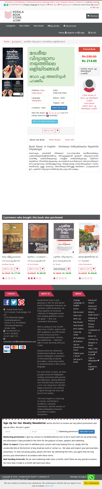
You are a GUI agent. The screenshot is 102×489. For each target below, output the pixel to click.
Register (96, 5)
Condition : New (38, 108)
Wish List (52, 5)
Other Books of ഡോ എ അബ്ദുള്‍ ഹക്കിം (89, 98)
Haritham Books (8, 265)
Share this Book (59, 108)
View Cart (77, 316)
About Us (92, 336)
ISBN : (60, 91)
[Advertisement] (51, 190)
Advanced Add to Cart (50, 2)
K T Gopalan (83, 261)
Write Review (54, 140)
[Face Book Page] (6, 305)
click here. (47, 452)
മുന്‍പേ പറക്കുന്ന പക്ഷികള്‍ (42, 257)
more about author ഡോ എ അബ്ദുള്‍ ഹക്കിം (89, 106)
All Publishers (20, 2)
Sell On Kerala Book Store (78, 347)
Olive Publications (85, 265)
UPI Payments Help (92, 367)
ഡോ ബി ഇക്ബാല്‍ (62, 261)
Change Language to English (78, 303)
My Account (70, 26)
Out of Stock (59, 269)
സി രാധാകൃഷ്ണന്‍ (11, 261)
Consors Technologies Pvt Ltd (15, 480)
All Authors (9, 2)
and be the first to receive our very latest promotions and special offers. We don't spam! (50, 425)
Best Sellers (24, 26)
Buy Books (55, 26)
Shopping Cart (65, 5)
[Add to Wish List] (57, 131)
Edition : (59, 98)
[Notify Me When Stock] (69, 269)
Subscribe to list (87, 432)
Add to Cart (49, 131)
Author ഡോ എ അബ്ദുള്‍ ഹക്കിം (89, 71)
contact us (57, 448)
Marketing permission (68, 432)
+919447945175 (15, 5)
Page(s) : (58, 103)
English (42, 5)
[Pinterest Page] (21, 305)
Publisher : (38, 91)
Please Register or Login (71, 33)
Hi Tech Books (33, 265)
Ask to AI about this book (44, 121)
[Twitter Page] (14, 305)
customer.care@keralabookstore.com (19, 342)
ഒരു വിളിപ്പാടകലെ (11, 257)
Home (6, 42)
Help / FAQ (93, 349)
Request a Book (67, 2)
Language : (36, 99)
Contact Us (79, 2)
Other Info (69, 140)
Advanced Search (34, 2)
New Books (39, 26)
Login (96, 8)
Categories (10, 26)
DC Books (57, 265)
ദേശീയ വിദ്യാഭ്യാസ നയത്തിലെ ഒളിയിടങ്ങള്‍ (44, 61)
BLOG (93, 33)
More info (49, 486)
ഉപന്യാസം (17, 42)
